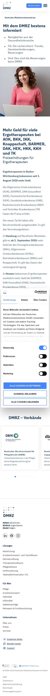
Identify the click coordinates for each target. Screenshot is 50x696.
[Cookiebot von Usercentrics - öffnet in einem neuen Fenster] (35, 292)
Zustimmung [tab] (9, 300)
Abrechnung (9, 551)
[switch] (43, 356)
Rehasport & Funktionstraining (17, 608)
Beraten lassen (14, 643)
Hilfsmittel (7, 600)
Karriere (7, 630)
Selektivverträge (10, 604)
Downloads (7, 688)
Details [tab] (24, 300)
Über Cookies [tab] (40, 300)
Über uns (7, 623)
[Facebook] (11, 535)
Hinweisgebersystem (12, 691)
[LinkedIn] (5, 535)
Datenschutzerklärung (12, 684)
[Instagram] (18, 535)
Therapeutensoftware (13, 563)
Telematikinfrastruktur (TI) (15, 574)
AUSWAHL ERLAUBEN (25, 394)
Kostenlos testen (14, 639)
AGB (5, 677)
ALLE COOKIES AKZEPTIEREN (25, 386)
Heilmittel (7, 596)
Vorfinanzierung (10, 570)
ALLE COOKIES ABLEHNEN (25, 402)
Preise (6, 627)
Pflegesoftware (10, 567)
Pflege (6, 589)
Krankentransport (11, 593)
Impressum (8, 680)
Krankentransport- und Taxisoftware (20, 555)
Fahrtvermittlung (10, 559)
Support (11, 648)
